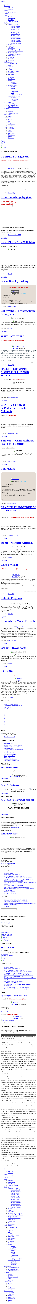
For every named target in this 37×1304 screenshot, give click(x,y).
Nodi (12, 93)
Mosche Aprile (15, 30)
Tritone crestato (8, 743)
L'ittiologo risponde (13, 113)
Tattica (13, 88)
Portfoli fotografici (13, 105)
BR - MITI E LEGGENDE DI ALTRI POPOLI (18, 509)
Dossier (10, 80)
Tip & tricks (11, 138)
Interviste (10, 76)
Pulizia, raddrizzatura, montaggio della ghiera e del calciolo (20, 903)
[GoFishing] (4, 940)
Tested (9, 65)
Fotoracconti (11, 72)
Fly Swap (10, 58)
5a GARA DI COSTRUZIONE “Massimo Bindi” (17, 973)
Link (9, 122)
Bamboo (13, 100)
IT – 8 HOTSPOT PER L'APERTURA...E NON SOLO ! (15, 372)
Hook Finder (11, 46)
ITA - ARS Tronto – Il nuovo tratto (13, 885)
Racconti (10, 69)
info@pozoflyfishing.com (8, 863)
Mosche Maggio (15, 32)
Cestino (6, 751)
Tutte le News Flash (9, 737)
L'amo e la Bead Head (10, 754)
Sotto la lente (11, 74)
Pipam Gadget (11, 18)
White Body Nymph (12, 335)
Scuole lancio (11, 124)
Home (5, 4)
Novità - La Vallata (7, 947)
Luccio (13, 82)
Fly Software (11, 79)
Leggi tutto (4, 238)
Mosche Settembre (16, 38)
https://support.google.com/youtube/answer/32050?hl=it (18, 1163)
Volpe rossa (7, 757)
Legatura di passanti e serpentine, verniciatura (16, 901)
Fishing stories (11, 135)
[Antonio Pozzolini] (6, 935)
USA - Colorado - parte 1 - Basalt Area (14, 876)
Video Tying (11, 128)
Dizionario (14, 83)
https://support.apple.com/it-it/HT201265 (13, 1142)
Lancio (13, 90)
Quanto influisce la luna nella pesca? (14, 749)
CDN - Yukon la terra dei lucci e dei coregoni (16, 887)
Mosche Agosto (15, 37)
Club (9, 121)
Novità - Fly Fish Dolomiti (10, 785)
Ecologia (6, 108)
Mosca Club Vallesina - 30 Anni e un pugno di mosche (19, 888)
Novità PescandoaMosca (9, 767)
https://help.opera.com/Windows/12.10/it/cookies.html (16, 1144)
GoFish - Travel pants (13, 647)
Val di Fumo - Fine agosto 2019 (12, 874)
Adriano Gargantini (9, 891)
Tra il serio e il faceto (13, 71)
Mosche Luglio (15, 35)
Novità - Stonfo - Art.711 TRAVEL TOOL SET (17, 800)
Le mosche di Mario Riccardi (15, 51)
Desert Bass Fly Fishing (14, 281)
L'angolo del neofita (16, 94)
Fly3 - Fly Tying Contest (11, 704)
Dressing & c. (11, 57)
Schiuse (10, 110)
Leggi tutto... (4, 778)
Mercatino (10, 17)
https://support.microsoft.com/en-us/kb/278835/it (24, 1136)
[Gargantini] (4, 938)
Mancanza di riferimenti (10, 759)
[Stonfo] (3, 147)
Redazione (10, 9)
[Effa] (2, 960)
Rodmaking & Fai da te (14, 96)
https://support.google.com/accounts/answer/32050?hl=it (21, 1138)
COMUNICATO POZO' (9, 834)
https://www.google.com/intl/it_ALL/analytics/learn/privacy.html (19, 1154)
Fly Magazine (8, 62)
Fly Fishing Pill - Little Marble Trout (14, 996)
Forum (6, 10)
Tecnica (13, 86)
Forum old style (12, 12)
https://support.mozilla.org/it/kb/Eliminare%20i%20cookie (20, 1140)
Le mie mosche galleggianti (16, 197)
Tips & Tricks (11, 55)
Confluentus (8, 468)
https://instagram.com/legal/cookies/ (14, 1165)
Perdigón (6, 906)
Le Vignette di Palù (9, 756)
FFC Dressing (11, 60)
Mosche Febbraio (15, 27)
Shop (5, 15)
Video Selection (8, 127)
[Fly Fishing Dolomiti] (7, 955)
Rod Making (14, 99)
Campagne (10, 125)
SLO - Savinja (8, 890)
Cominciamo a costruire (14, 54)
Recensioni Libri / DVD (14, 235)
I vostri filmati (11, 130)
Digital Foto (7, 102)
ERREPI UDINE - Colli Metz (18, 242)
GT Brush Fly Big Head (15, 156)
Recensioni (11, 77)
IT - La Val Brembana (10, 893)
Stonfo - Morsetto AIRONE (17, 542)
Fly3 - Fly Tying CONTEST (15, 49)
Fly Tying (6, 23)
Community (7, 117)
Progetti (10, 119)
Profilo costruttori (12, 52)
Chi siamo (7, 6)
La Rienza (7, 670)
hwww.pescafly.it (15, 776)
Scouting (10, 136)
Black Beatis (7, 707)
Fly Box (10, 44)
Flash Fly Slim (9, 564)
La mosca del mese (13, 24)
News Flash (7, 114)
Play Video (11, 168)
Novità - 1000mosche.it (10, 904)
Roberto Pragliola (11, 598)
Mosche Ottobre (15, 40)
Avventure (10, 66)
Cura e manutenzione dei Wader (13, 705)
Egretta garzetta (8, 748)
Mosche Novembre (16, 41)
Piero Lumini (7, 709)
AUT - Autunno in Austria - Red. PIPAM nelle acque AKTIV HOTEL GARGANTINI (18, 880)
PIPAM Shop (11, 20)
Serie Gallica (11, 48)
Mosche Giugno (15, 34)
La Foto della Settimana (10, 753)
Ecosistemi (10, 111)
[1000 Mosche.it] (5, 932)
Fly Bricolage (14, 97)
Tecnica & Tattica (12, 85)
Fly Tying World (12, 640)
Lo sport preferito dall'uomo (11, 760)
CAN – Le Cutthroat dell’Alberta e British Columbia (13, 408)
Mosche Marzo (15, 29)
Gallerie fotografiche (13, 104)
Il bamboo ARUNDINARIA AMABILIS (15, 900)
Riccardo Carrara (8, 873)
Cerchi (6, 13)
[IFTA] (3, 142)
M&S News (11, 116)
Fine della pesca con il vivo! (11, 746)
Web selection (11, 133)
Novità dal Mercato (13, 21)
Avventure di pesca (13, 397)
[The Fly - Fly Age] (6, 934)
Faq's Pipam (11, 7)
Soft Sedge (4, 1011)
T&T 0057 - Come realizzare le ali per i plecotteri (17, 442)
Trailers (10, 131)
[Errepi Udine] (5, 937)
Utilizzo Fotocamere (13, 107)
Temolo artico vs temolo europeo (13, 745)
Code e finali (14, 91)
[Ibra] (2, 144)
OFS (9, 68)
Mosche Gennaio (15, 26)
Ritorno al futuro (12, 63)
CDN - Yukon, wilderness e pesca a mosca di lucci (18, 877)
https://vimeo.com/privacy (11, 1161)
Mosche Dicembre (16, 43)
